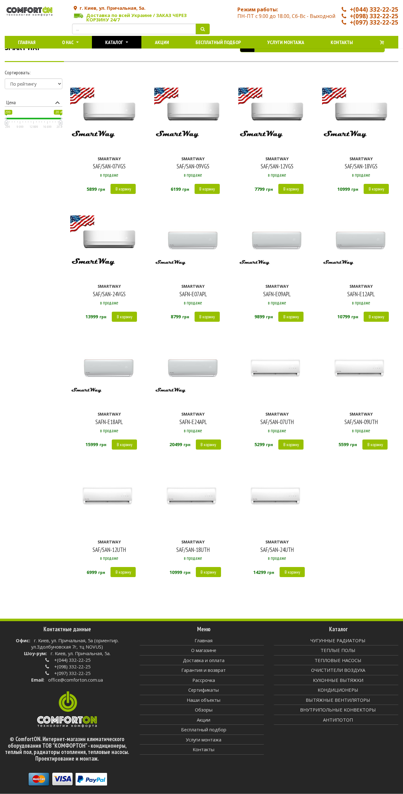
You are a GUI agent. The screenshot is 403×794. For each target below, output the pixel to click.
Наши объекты (203, 700)
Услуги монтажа (285, 42)
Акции (162, 42)
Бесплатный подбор (218, 42)
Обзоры (204, 709)
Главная (27, 42)
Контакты (342, 42)
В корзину (123, 189)
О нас (68, 42)
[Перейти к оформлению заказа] (382, 42)
